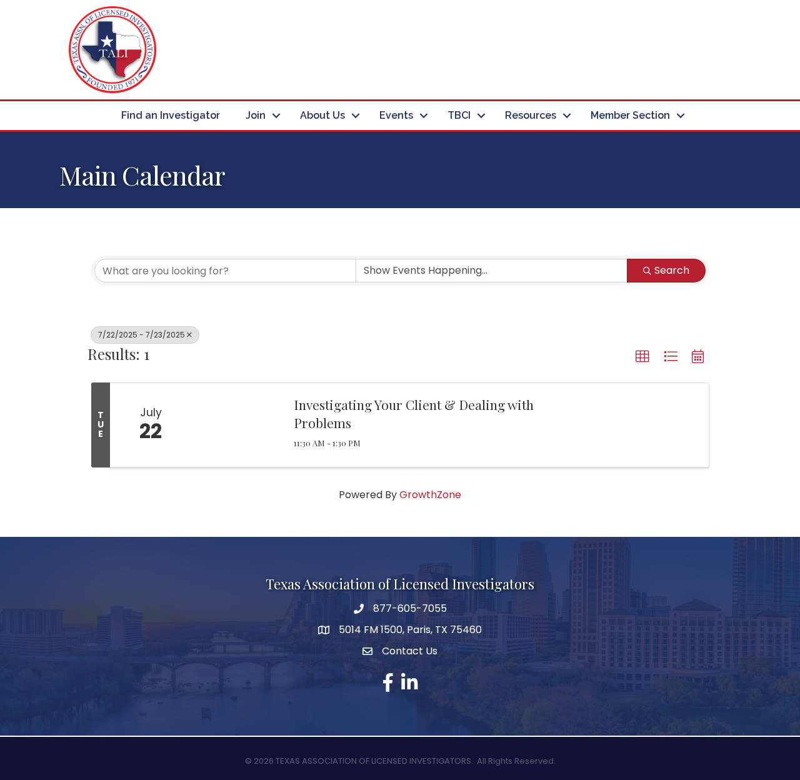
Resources (530, 115)
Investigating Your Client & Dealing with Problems (414, 413)
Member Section (630, 115)
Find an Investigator (170, 115)
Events (396, 115)
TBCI (459, 115)
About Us (322, 115)
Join (256, 115)
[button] (642, 356)
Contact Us (410, 651)
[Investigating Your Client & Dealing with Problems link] (236, 425)
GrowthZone (430, 495)
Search (671, 270)
